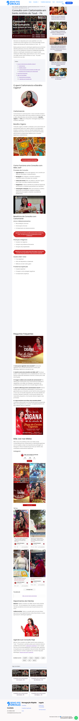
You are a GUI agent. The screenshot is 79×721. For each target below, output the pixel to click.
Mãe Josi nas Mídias (21, 75)
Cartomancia (22, 66)
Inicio (30, 2)
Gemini (24, 660)
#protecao (16, 580)
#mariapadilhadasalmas (36, 578)
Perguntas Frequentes (22, 73)
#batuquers (21, 580)
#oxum (23, 579)
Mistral (34, 660)
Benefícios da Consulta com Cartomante (28, 71)
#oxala (20, 579)
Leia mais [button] (16, 541)
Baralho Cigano (22, 67)
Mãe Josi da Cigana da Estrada (29, 596)
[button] (69, 3)
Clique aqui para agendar (26, 652)
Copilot (43, 657)
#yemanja (16, 579)
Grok (29, 660)
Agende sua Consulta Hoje (25, 79)
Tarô (53, 2)
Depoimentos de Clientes (25, 77)
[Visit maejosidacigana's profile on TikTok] (15, 544)
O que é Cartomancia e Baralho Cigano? (26, 64)
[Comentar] (17, 547)
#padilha (33, 579)
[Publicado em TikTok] (27, 544)
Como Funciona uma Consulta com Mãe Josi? (29, 69)
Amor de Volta (59, 2)
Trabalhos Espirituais (46, 2)
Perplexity (37, 657)
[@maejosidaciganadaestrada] (22, 455)
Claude (31, 657)
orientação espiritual (31, 645)
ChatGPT (25, 657)
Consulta (35, 2)
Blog (63, 3)
